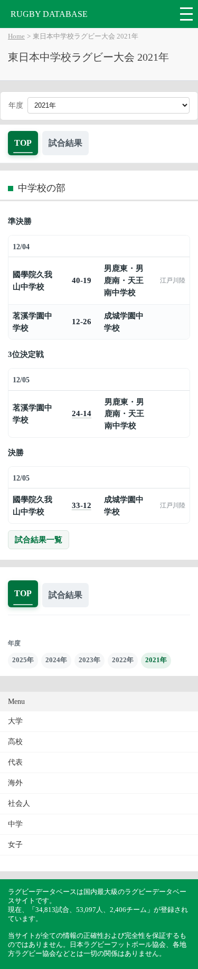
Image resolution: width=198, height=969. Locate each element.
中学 (15, 824)
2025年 (23, 660)
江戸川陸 (172, 280)
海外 (15, 783)
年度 (15, 105)
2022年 (123, 660)
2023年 (89, 660)
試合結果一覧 (38, 539)
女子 (15, 845)
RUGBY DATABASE (49, 14)
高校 (15, 742)
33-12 (81, 505)
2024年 (56, 660)
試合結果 (65, 142)
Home (16, 36)
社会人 (19, 803)
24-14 (81, 413)
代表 (15, 762)
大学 (15, 721)
